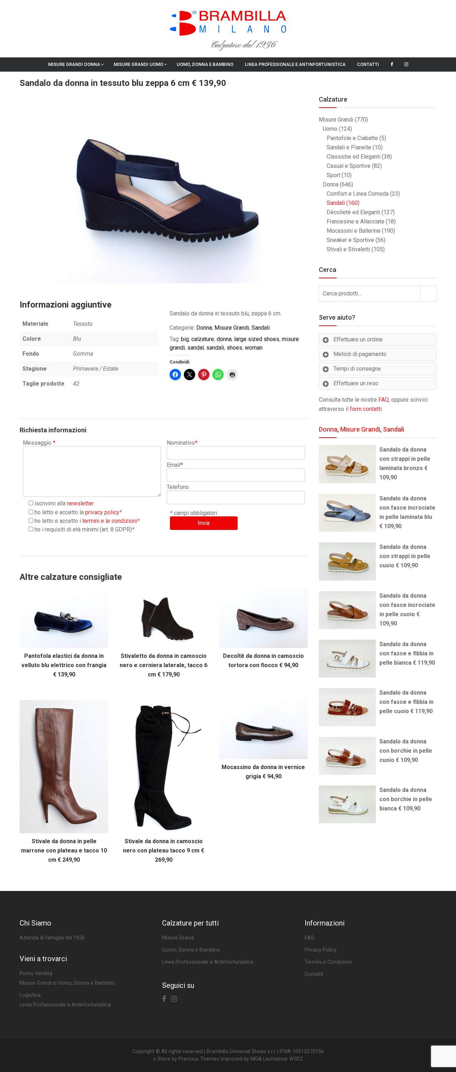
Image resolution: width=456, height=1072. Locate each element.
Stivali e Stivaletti (348, 249)
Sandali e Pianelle (349, 147)
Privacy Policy (321, 950)
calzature (202, 339)
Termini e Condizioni (328, 962)
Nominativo (182, 442)
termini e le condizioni (109, 520)
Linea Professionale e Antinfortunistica (295, 64)
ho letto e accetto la (77, 512)
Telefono (178, 487)
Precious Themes (198, 1059)
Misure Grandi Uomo (138, 64)
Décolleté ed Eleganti (353, 212)
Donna (204, 327)
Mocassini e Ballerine (353, 230)
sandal (195, 347)
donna (224, 339)
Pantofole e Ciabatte (352, 138)
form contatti (366, 409)
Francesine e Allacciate (355, 221)
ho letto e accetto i (86, 520)
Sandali (261, 327)
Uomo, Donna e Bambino (205, 64)
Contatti (368, 64)
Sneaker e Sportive (350, 240)
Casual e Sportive (348, 166)
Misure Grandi (231, 327)
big (185, 339)
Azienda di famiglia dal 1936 (52, 938)
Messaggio (39, 442)
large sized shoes (256, 339)
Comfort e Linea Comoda (358, 193)
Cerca (428, 293)
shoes (234, 347)
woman (254, 347)
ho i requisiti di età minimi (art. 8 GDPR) (83, 529)
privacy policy (102, 512)
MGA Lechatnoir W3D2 (276, 1059)
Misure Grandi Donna (74, 64)
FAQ (383, 399)
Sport (333, 175)
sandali (215, 347)
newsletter (80, 503)
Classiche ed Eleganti (353, 156)
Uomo (330, 128)
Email (175, 465)
